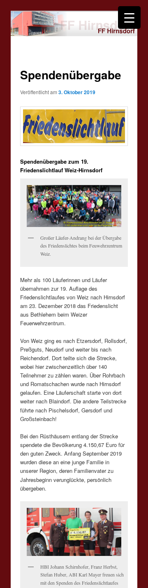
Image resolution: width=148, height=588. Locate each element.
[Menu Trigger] (129, 17)
